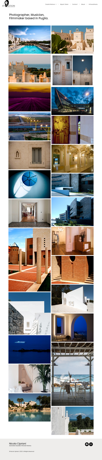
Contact (75, 4)
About (83, 4)
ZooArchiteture (50, 4)
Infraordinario (93, 4)
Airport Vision (64, 4)
